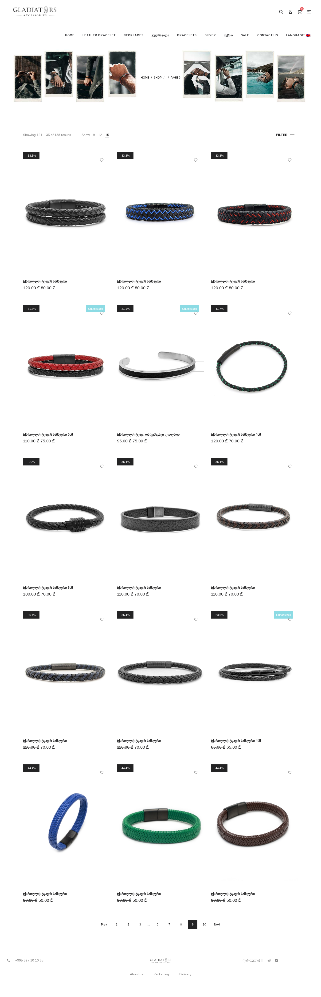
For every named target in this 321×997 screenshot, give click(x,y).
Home (145, 77)
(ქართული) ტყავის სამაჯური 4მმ (236, 434)
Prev (104, 924)
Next (217, 924)
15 (107, 135)
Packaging (161, 974)
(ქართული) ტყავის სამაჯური (45, 281)
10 (204, 924)
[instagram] (269, 960)
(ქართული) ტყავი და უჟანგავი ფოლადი (148, 434)
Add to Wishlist (101, 160)
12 (100, 135)
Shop (158, 77)
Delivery (185, 974)
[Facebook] (262, 960)
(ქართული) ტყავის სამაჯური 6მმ (48, 587)
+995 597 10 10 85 (29, 960)
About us (136, 974)
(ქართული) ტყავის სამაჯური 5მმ (48, 434)
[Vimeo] (276, 960)
